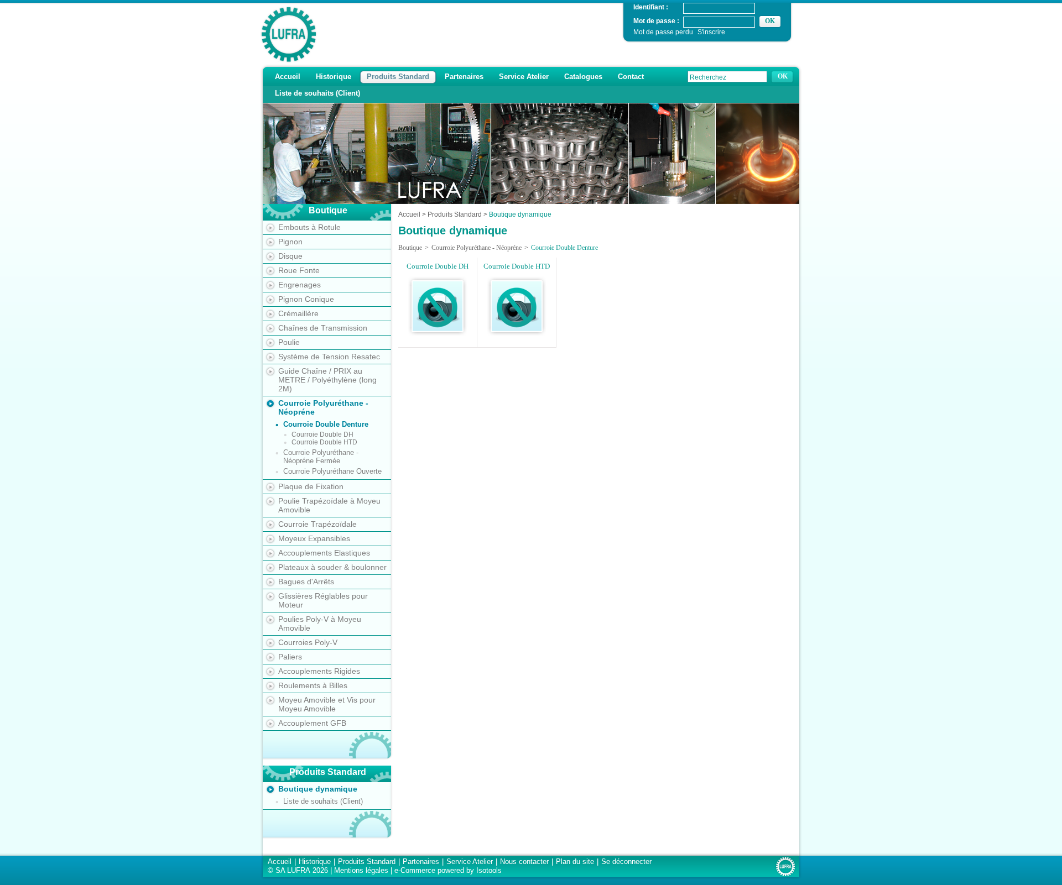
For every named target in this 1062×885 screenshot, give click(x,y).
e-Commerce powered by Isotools (448, 870)
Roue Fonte (299, 270)
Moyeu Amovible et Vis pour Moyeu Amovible (327, 704)
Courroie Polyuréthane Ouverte (332, 471)
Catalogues (583, 76)
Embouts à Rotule (309, 227)
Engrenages (299, 284)
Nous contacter (524, 861)
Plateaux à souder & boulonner (332, 567)
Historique (333, 76)
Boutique (410, 248)
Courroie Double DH (322, 434)
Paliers (290, 656)
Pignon (290, 241)
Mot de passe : (656, 20)
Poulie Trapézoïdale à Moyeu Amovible (329, 505)
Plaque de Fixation (310, 486)
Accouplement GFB (312, 723)
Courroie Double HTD (324, 442)
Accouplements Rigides (319, 671)
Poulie (289, 342)
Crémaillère (298, 313)
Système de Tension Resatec (329, 356)
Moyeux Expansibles (314, 538)
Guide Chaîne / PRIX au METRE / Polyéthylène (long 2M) (327, 379)
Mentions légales (361, 870)
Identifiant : (650, 7)
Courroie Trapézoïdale (317, 524)
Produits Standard (398, 76)
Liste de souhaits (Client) (317, 93)
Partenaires (464, 76)
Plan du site (575, 861)
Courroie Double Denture (325, 424)
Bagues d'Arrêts (306, 581)
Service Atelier (524, 76)
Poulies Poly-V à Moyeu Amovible (319, 623)
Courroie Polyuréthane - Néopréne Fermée (320, 456)
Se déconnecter (626, 861)
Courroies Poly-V (307, 642)
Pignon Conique (306, 299)
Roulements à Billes (312, 685)
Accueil (287, 76)
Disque (290, 256)
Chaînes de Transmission (322, 327)
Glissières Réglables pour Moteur (323, 600)
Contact (631, 76)
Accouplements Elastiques (324, 552)
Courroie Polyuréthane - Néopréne (323, 407)
